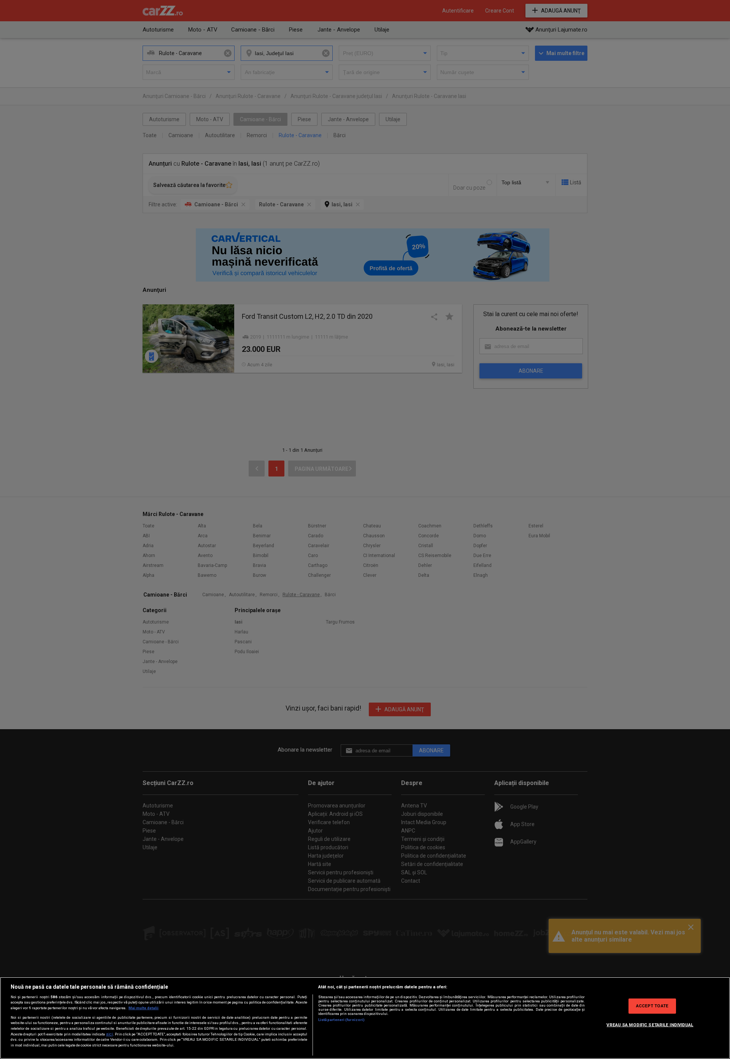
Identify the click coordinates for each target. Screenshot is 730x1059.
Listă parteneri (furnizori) (341, 1020)
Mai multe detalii (144, 1008)
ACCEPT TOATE (652, 1005)
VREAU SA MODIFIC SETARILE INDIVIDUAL (649, 1024)
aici (109, 1034)
